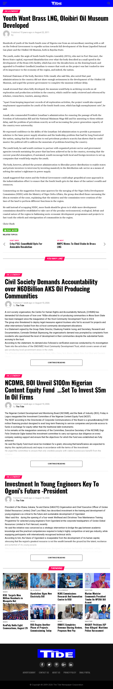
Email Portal (84, 672)
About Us (56, 672)
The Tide (20, 305)
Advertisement (29, 672)
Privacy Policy (70, 672)
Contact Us (44, 672)
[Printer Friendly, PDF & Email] (10, 230)
